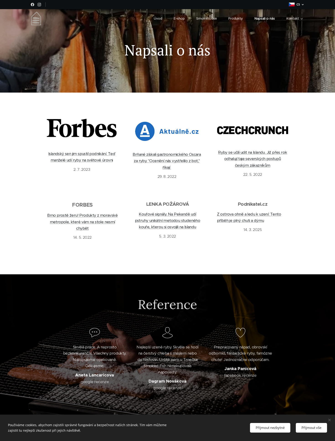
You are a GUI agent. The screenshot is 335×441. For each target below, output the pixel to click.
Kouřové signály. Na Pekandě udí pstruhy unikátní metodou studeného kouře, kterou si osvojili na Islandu (167, 221)
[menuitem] (160, 18)
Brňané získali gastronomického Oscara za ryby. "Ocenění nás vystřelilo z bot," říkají (167, 161)
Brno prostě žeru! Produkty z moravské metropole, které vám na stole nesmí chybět (82, 222)
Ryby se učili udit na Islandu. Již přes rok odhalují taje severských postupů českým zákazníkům (252, 159)
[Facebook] (32, 4)
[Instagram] (39, 4)
